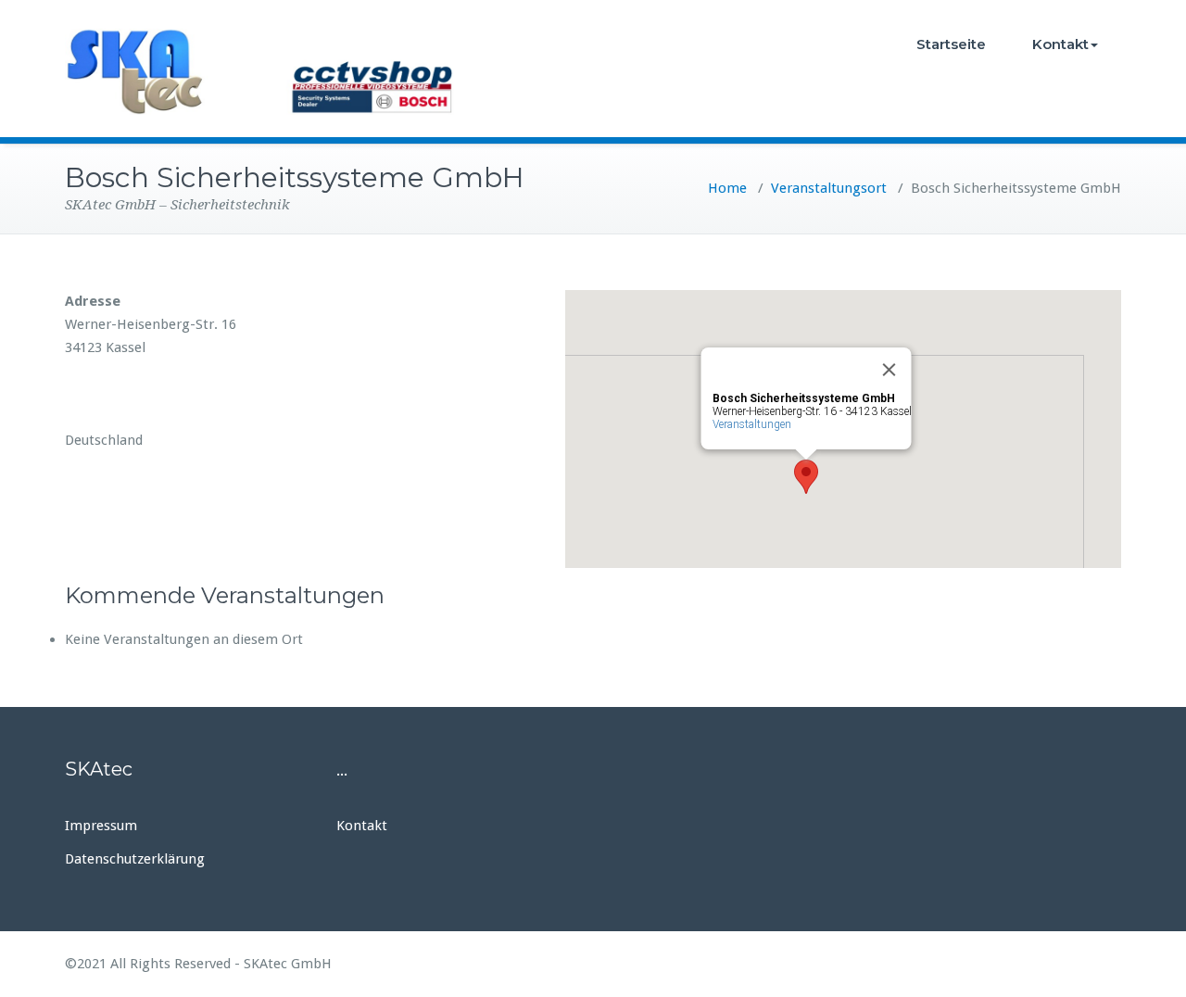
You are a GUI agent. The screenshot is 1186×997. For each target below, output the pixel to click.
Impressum (101, 825)
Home (727, 188)
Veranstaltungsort (829, 188)
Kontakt (1060, 44)
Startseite (951, 44)
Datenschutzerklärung (135, 859)
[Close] (889, 369)
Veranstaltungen (752, 424)
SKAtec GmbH (288, 963)
